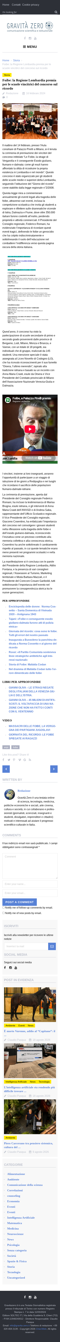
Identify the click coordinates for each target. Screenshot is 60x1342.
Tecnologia (44, 1081)
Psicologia (13, 1245)
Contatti (16, 4)
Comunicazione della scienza (25, 1184)
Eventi (21, 1025)
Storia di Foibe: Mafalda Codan (27, 664)
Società (11, 1255)
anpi (6, 747)
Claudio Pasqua (17, 1040)
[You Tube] (35, 38)
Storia (16, 60)
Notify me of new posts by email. (23, 913)
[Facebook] (24, 38)
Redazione (12, 93)
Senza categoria (17, 1250)
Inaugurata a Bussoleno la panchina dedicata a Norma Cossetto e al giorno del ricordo (33, 643)
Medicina (13, 1228)
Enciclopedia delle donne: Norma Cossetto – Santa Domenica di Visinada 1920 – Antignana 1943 (32, 610)
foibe (15, 747)
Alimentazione (16, 1174)
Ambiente (10, 1025)
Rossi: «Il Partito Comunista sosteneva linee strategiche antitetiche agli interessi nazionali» (32, 656)
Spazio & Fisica (17, 1261)
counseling (13, 1195)
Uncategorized (16, 1277)
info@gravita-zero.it (20, 1325)
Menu (32, 46)
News (30, 1025)
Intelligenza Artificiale (16, 1081)
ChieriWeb (41, 1329)
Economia (13, 1201)
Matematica (14, 1223)
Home (5, 4)
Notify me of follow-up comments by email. (29, 907)
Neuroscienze (15, 1234)
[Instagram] (30, 38)
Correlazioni (15, 1190)
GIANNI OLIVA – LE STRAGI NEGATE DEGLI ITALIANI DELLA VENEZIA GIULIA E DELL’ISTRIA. (32, 691)
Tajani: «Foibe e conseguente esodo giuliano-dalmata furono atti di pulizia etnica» (31, 623)
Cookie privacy (30, 4)
